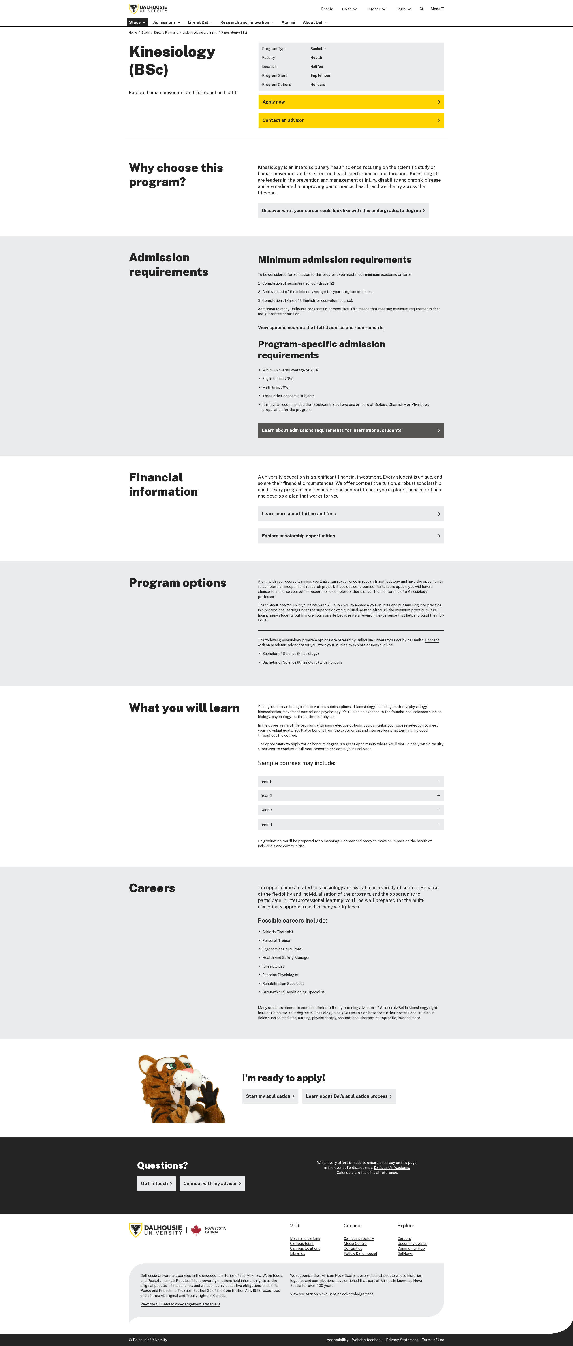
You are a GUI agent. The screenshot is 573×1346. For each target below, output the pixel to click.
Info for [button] (374, 9)
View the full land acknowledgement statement (180, 1304)
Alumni (288, 22)
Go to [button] (346, 9)
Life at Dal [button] (198, 22)
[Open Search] (421, 9)
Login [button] (401, 9)
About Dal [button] (312, 22)
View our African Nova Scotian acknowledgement (331, 1294)
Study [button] (135, 22)
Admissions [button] (164, 22)
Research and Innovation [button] (244, 22)
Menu (436, 9)
